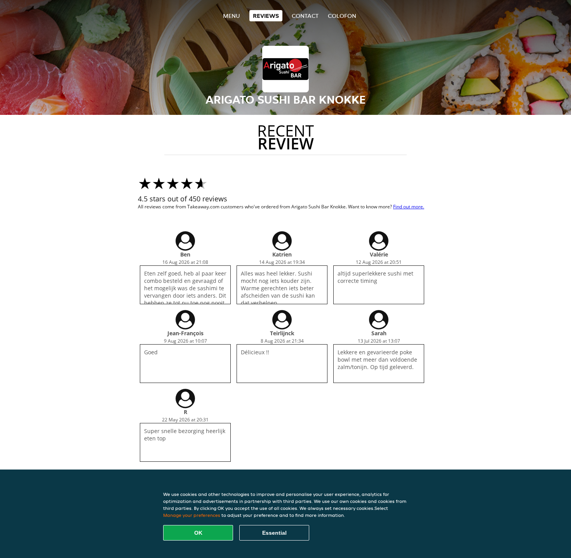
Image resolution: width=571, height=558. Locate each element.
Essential (274, 533)
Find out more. (408, 206)
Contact (305, 16)
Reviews (266, 16)
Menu (231, 16)
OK (198, 533)
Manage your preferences (191, 515)
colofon (342, 16)
